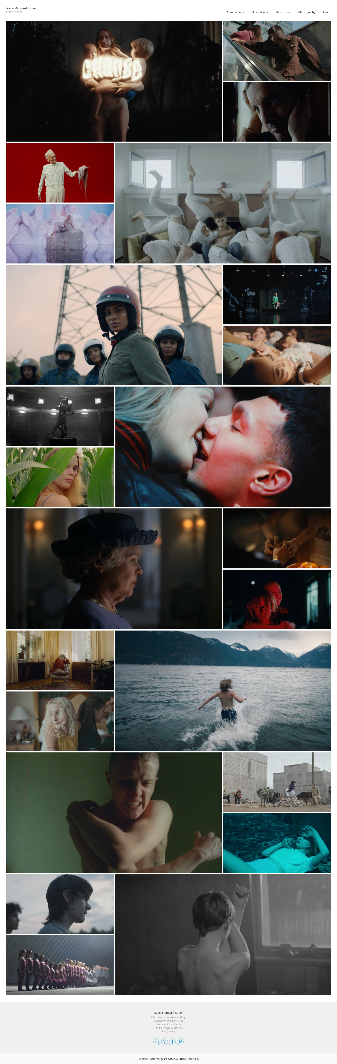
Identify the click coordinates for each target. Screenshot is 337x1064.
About (327, 12)
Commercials (235, 12)
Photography (306, 12)
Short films (283, 12)
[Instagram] (164, 1041)
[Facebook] (172, 1041)
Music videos (259, 12)
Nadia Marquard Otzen (168, 1013)
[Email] (156, 1041)
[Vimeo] (180, 1041)
